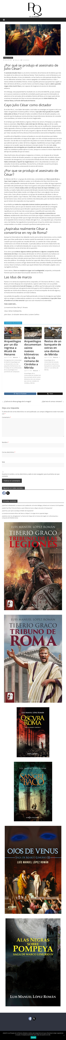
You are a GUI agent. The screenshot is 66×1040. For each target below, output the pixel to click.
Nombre (5, 442)
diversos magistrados (54, 141)
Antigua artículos (8, 57)
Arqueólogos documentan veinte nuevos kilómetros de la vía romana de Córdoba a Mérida (32, 354)
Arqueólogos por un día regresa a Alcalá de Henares (12, 347)
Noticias (17, 335)
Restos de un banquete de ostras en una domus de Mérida (52, 347)
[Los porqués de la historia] (33, 4)
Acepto (33, 1037)
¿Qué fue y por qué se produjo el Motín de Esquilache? (18, 511)
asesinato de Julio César (53, 77)
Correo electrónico (8, 452)
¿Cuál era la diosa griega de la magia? (16, 401)
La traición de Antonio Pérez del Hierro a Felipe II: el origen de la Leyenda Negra (25, 513)
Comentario (6, 417)
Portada (7, 338)
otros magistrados (35, 118)
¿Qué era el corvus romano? (53, 401)
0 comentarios (25, 60)
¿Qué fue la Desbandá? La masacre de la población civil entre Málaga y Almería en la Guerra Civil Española (33, 505)
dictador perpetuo (51, 114)
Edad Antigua (9, 335)
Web (3, 462)
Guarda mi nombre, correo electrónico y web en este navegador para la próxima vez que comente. (30, 475)
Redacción (17, 60)
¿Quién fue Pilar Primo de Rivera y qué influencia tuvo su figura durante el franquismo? (27, 508)
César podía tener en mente (20, 239)
